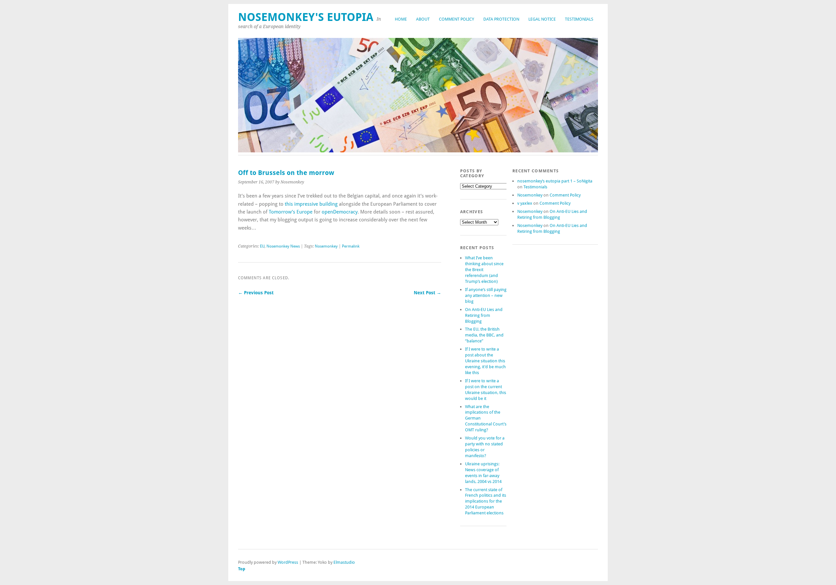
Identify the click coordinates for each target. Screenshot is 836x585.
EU (262, 246)
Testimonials (579, 19)
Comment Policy (456, 19)
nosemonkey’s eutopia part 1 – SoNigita (554, 181)
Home (401, 19)
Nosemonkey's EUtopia (305, 17)
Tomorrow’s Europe (291, 212)
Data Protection (501, 19)
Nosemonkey (326, 246)
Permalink (351, 246)
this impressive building (311, 204)
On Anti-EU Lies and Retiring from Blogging (484, 315)
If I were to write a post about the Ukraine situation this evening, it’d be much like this (485, 361)
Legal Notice (542, 19)
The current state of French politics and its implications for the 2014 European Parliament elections (485, 501)
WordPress (288, 562)
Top (241, 568)
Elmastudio (344, 562)
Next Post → (427, 292)
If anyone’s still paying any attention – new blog (485, 295)
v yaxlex (524, 203)
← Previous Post (256, 292)
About (423, 19)
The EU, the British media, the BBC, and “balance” (484, 335)
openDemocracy (340, 212)
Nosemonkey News (283, 246)
